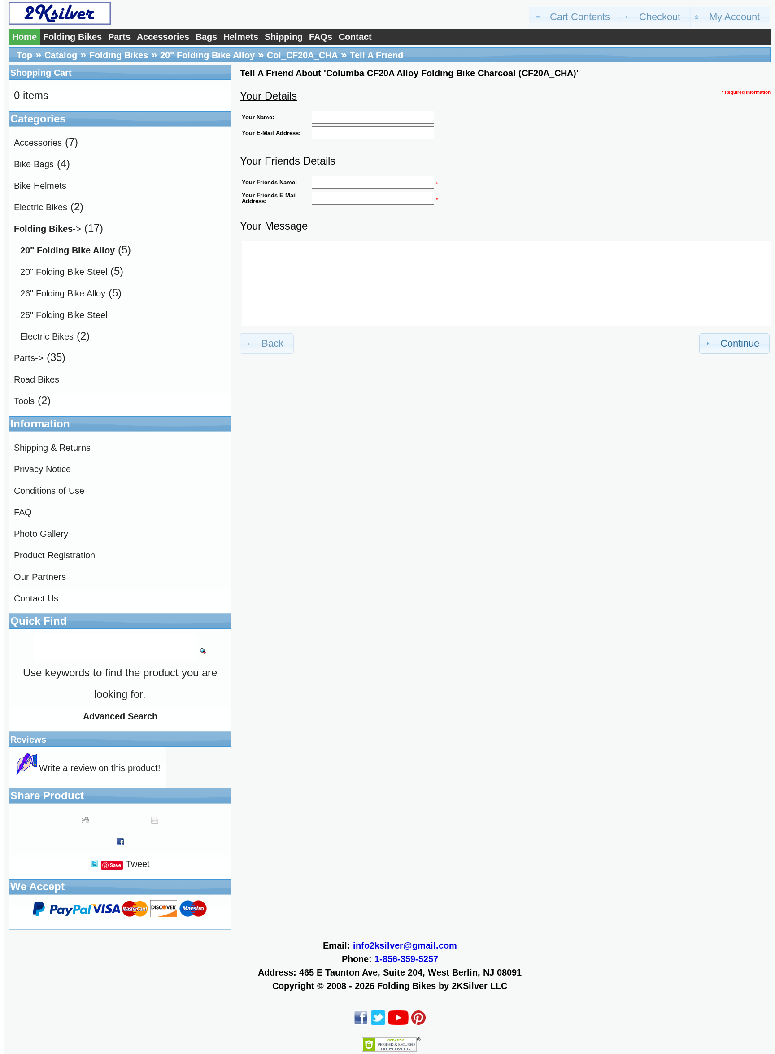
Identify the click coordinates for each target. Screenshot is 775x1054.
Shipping (284, 37)
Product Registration (54, 555)
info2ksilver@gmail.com (405, 945)
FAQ (23, 512)
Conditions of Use (49, 491)
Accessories (163, 37)
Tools (24, 401)
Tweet (138, 864)
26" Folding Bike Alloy (62, 293)
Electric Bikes (40, 207)
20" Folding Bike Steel (63, 272)
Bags (206, 37)
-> (47, 229)
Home (24, 37)
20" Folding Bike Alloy (207, 55)
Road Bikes (36, 379)
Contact (355, 37)
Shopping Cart (41, 73)
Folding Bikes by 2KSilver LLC (442, 986)
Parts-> (29, 358)
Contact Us (36, 598)
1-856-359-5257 (406, 959)
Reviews (28, 740)
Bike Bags (34, 164)
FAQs (320, 37)
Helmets (240, 37)
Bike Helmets (40, 186)
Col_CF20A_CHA (302, 55)
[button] (574, 17)
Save (115, 865)
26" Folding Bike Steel (63, 315)
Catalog (60, 55)
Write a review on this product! (100, 768)
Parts (119, 37)
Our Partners (40, 577)
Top (24, 55)
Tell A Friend (376, 55)
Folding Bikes (72, 37)
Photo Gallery (41, 534)
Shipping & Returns (52, 448)
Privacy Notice (42, 469)
